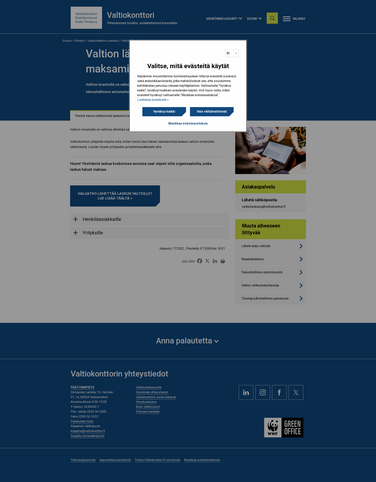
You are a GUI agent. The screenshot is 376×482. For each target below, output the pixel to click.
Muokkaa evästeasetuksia (188, 123)
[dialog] (188, 86)
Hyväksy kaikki (164, 111)
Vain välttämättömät (212, 111)
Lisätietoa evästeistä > (153, 100)
